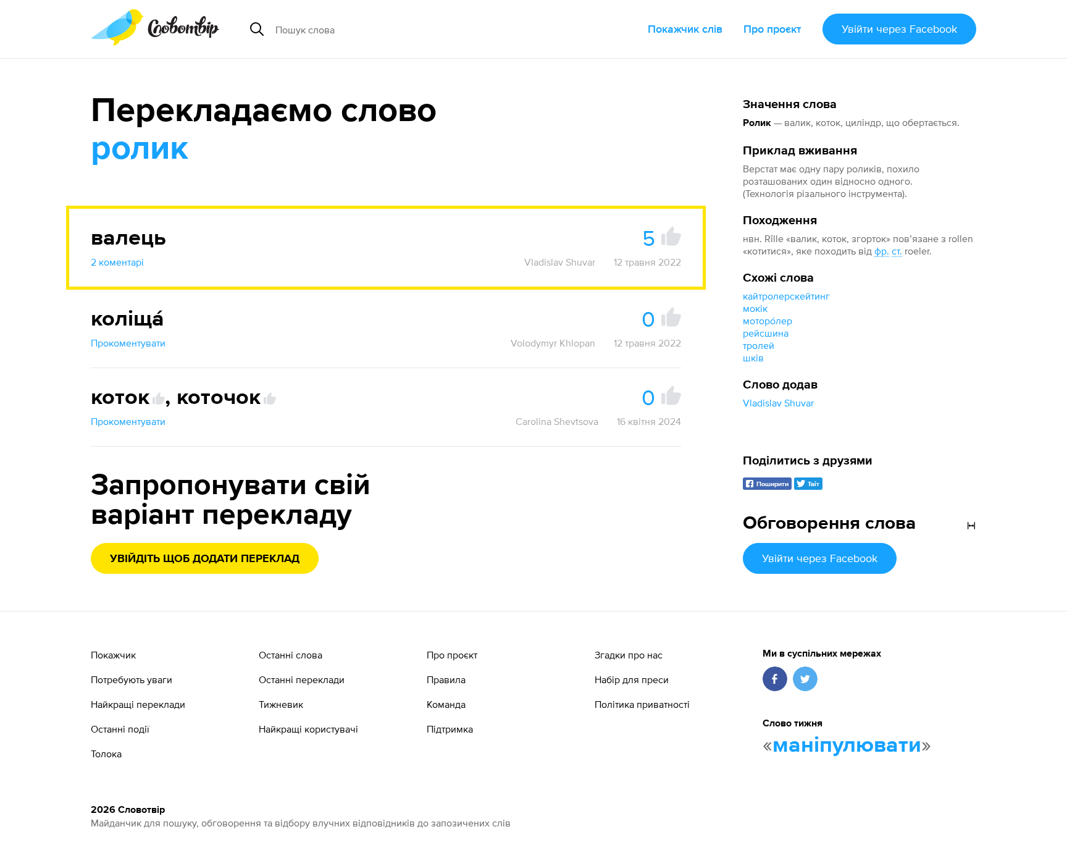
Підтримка (450, 728)
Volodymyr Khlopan (553, 342)
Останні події (120, 728)
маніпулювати (846, 745)
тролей (758, 345)
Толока (106, 753)
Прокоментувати (128, 342)
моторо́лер (767, 320)
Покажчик (113, 654)
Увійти (899, 28)
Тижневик (281, 704)
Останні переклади (302, 679)
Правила (446, 679)
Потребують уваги (131, 679)
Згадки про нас (629, 654)
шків (753, 357)
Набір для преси (632, 679)
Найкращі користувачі (308, 728)
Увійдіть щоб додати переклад (204, 559)
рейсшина (766, 332)
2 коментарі (117, 261)
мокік (755, 308)
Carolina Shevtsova (557, 421)
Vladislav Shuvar (778, 402)
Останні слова (290, 654)
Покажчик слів (685, 28)
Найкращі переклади (138, 704)
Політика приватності (642, 704)
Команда (446, 704)
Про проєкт (772, 28)
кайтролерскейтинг (786, 295)
